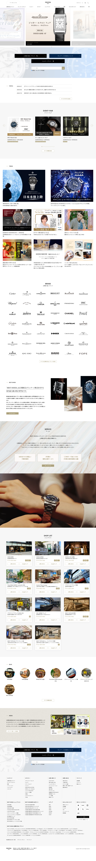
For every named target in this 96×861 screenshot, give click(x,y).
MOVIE (50, 808)
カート (85, 3)
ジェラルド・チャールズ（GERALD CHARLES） (56, 833)
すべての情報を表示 (48, 150)
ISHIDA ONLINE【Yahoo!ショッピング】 (32, 806)
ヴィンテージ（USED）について (65, 56)
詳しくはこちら (48, 465)
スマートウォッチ (28, 784)
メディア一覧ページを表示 (13, 731)
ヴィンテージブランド (22, 6)
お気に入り (82, 3)
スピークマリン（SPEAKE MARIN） (13, 833)
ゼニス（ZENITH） (69, 830)
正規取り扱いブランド (10, 6)
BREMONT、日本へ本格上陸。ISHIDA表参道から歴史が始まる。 (38, 93)
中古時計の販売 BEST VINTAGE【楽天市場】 (32, 809)
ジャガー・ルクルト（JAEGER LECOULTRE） (61, 828)
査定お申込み (65, 787)
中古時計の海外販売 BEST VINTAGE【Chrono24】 (33, 814)
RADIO (50, 809)
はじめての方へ (12, 413)
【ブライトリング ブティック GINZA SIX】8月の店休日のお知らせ (38, 86)
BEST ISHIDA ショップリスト (13, 802)
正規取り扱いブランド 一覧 (31, 56)
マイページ (78, 2)
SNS (89, 6)
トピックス (9, 789)
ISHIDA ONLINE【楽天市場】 (30, 804)
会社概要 (64, 806)
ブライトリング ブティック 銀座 (12, 813)
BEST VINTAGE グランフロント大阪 (13, 819)
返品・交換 (50, 789)
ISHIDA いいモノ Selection (30, 789)
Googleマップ (25, 564)
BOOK (50, 806)
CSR (63, 809)
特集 (64, 6)
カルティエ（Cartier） (10, 828)
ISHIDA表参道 (9, 806)
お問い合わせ (82, 6)
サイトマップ (29, 839)
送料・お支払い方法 (52, 782)
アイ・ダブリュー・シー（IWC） (53, 830)
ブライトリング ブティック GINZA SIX (13, 814)
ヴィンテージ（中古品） (40, 70)
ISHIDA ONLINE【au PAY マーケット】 (31, 808)
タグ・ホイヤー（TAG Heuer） (77, 830)
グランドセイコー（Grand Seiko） (55, 832)
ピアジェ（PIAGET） (25, 832)
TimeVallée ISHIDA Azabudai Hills (13, 809)
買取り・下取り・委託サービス (68, 785)
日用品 (26, 793)
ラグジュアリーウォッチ (29, 780)
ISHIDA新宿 (9, 804)
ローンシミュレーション (53, 785)
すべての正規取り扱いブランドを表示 (48, 361)
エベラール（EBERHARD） (69, 833)
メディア (51, 802)
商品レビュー (79, 784)
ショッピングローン (52, 784)
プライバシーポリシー (21, 839)
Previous (20, 25)
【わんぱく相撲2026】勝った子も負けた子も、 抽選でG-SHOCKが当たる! (40, 89)
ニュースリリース (66, 811)
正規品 (33, 70)
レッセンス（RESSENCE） (24, 833)
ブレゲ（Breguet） (40, 828)
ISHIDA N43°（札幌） (10, 808)
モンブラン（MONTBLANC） (42, 833)
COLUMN (50, 811)
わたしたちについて (72, 6)
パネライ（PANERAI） (43, 830)
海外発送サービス (52, 793)
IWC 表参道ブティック (11, 816)
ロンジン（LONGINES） (33, 833)
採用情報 (64, 813)
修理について (51, 797)
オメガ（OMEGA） (24, 830)
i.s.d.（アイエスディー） (29, 795)
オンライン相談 (65, 784)
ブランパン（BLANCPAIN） (48, 828)
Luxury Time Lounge (11, 811)
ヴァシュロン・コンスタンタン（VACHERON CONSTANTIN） (25, 828)
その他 (26, 797)
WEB (49, 804)
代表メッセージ (65, 804)
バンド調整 (51, 795)
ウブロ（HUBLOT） (62, 830)
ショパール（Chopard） (73, 828)
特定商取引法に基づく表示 (11, 839)
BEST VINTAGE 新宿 (10, 818)
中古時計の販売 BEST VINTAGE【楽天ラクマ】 (33, 813)
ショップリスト (47, 6)
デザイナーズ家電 (28, 792)
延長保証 (50, 787)
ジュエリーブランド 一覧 (48, 61)
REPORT (50, 813)
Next (74, 25)
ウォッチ (26, 782)
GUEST (50, 814)
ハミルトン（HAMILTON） (26, 835)
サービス (64, 808)
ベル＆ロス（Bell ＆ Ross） (79, 833)
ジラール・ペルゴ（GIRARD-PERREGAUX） (14, 832)
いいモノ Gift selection (29, 790)
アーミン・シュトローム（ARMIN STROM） (69, 832)
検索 (88, 3)
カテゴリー (39, 6)
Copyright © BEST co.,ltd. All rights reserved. (83, 848)
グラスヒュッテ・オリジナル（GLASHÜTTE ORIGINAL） (39, 832)
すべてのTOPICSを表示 (65, 98)
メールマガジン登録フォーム (83, 817)
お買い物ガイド (52, 778)
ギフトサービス (51, 790)
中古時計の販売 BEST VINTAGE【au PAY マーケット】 (34, 811)
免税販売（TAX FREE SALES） (54, 792)
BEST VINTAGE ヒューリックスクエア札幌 (14, 821)
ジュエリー (31, 6)
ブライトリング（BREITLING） (33, 830)
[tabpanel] (20, 130)
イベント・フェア (57, 6)
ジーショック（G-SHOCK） (35, 835)
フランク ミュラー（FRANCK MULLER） (14, 830)
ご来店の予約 (65, 782)
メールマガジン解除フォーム (83, 819)
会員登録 (78, 780)
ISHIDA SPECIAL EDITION (29, 787)
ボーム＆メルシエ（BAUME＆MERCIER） (14, 835)
